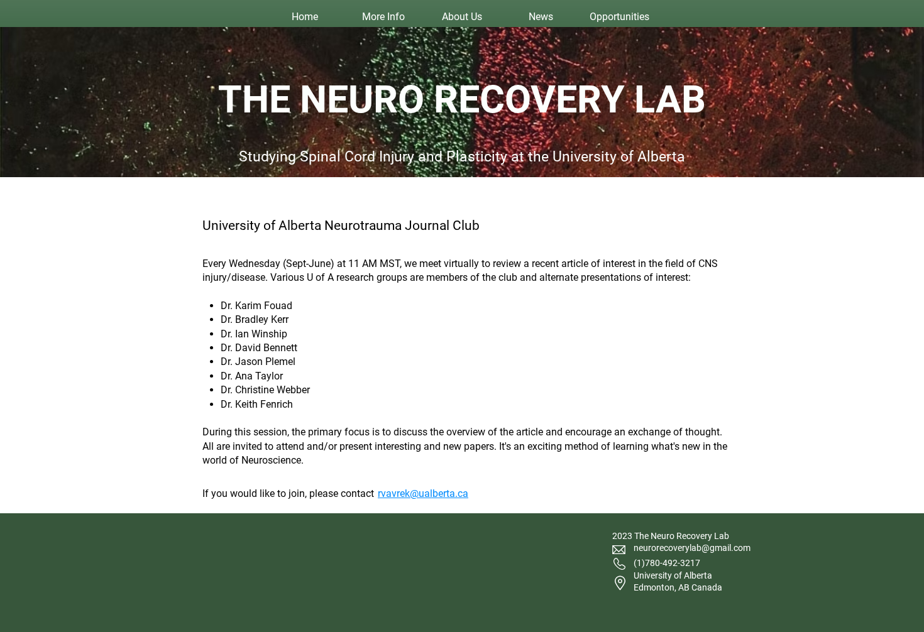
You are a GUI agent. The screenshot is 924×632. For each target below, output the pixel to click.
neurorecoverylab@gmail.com (692, 548)
